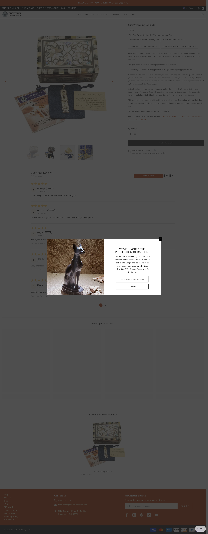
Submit (132, 286)
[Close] (160, 239)
